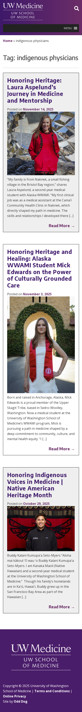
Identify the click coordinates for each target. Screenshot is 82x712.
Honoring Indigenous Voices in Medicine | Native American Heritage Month (37, 484)
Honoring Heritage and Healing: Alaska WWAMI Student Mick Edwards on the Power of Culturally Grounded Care (39, 268)
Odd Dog (20, 701)
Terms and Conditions (52, 691)
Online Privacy (14, 696)
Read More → (62, 225)
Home (8, 41)
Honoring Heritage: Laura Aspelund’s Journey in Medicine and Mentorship (35, 90)
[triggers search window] (76, 8)
